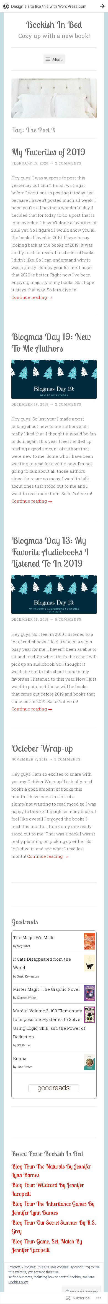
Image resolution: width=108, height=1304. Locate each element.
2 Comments (68, 163)
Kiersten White (26, 998)
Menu (57, 59)
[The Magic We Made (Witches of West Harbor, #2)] (89, 948)
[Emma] (89, 1068)
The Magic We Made (34, 937)
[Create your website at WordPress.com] (54, 6)
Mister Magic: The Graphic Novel (46, 989)
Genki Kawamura (28, 976)
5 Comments (68, 619)
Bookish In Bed (54, 24)
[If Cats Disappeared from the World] (89, 970)
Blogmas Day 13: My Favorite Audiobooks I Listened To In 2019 (50, 551)
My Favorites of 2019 (48, 152)
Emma (19, 1058)
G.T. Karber (24, 1045)
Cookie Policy (18, 1282)
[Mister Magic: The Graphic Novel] (89, 999)
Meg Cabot (23, 946)
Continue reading (31, 297)
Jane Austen (24, 1067)
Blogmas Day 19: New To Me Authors (51, 342)
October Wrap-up (42, 748)
